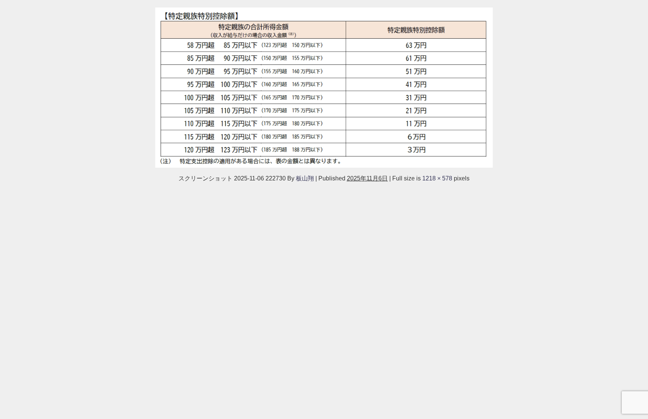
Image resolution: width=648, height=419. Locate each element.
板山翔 (305, 178)
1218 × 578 (437, 178)
